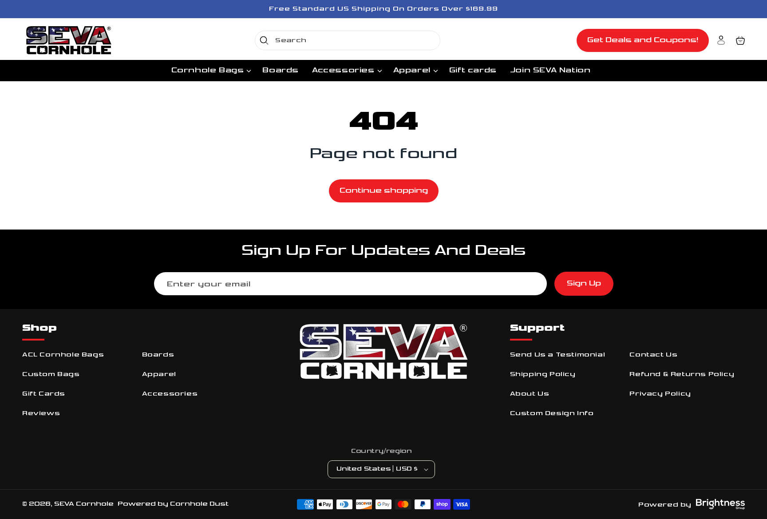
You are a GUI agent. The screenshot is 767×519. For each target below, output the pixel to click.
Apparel (159, 374)
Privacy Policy (660, 393)
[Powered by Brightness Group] (720, 504)
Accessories (170, 393)
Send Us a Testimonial (557, 354)
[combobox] (347, 40)
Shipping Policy (543, 374)
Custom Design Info (552, 413)
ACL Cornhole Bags (63, 354)
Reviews (41, 413)
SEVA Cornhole (84, 503)
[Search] (264, 40)
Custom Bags (51, 374)
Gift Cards (43, 393)
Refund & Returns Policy (681, 374)
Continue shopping (384, 190)
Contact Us (653, 354)
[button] (740, 40)
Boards (158, 354)
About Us (530, 393)
